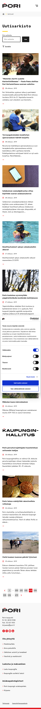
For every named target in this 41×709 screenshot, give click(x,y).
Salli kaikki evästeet (20, 383)
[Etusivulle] (11, 5)
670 (16, 595)
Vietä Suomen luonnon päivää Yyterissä (19, 557)
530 (16, 590)
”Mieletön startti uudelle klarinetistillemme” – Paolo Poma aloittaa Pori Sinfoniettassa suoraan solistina (20, 81)
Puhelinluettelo (9, 644)
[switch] (36, 356)
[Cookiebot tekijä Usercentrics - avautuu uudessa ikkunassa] (30, 319)
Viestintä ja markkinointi (12, 656)
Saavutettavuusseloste (19, 703)
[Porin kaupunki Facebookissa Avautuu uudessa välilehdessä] (3, 631)
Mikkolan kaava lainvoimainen (15, 402)
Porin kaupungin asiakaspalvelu (14, 686)
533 (30, 590)
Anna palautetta (9, 648)
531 (21, 590)
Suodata (8, 46)
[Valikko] (37, 6)
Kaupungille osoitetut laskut (13, 673)
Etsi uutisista (7, 35)
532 (25, 590)
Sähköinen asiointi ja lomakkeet (15, 652)
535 (4, 595)
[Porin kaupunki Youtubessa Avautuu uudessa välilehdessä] (10, 631)
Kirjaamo (6, 690)
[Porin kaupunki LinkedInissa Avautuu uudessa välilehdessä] (13, 631)
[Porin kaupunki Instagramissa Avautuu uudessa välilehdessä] (6, 631)
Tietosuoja (5, 703)
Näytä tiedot (30, 377)
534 (35, 590)
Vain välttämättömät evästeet (20, 389)
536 (9, 595)
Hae (25, 39)
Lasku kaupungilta (10, 669)
